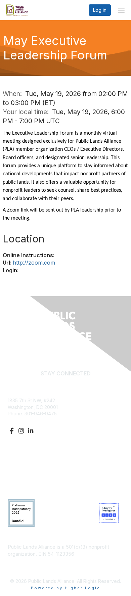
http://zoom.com (34, 262)
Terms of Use (23, 481)
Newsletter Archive (29, 467)
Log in (99, 10)
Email (65, 383)
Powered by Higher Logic (65, 588)
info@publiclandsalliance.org (40, 420)
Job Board (19, 474)
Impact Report (23, 461)
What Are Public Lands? (34, 454)
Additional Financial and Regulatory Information (61, 564)
